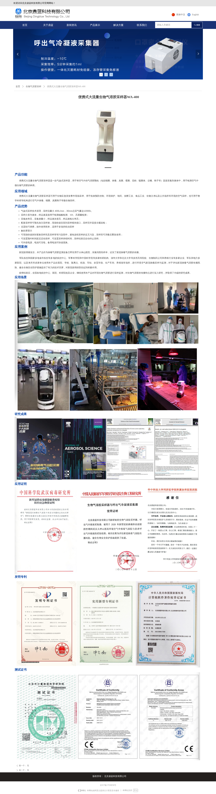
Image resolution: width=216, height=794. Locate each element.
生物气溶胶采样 (33, 86)
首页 (18, 86)
